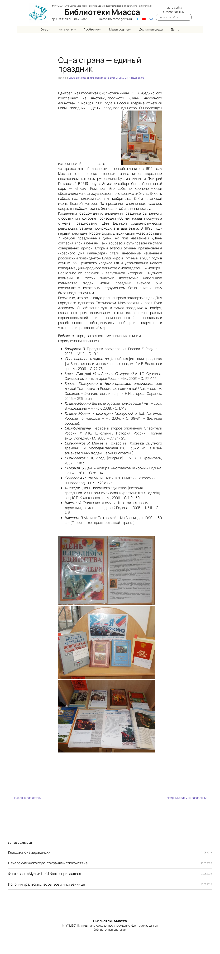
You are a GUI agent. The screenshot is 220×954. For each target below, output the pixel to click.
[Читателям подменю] (75, 29)
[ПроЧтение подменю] (100, 29)
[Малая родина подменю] (130, 29)
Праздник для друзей (27, 798)
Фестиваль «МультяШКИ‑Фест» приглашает (44, 874)
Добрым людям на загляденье (187, 798)
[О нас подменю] (50, 29)
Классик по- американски (29, 852)
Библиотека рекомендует (101, 77)
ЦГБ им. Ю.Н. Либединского (130, 77)
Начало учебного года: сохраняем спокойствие (48, 863)
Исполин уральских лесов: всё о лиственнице (46, 884)
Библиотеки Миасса (102, 12)
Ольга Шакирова (77, 77)
